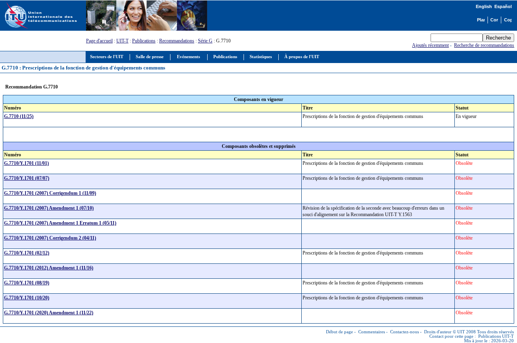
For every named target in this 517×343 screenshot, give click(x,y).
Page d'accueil (99, 41)
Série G (205, 41)
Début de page (339, 332)
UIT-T (122, 41)
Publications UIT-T (496, 336)
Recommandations (176, 41)
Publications (144, 41)
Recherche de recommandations (484, 45)
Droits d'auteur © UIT (444, 332)
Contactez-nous (404, 332)
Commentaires (371, 332)
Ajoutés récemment (430, 45)
